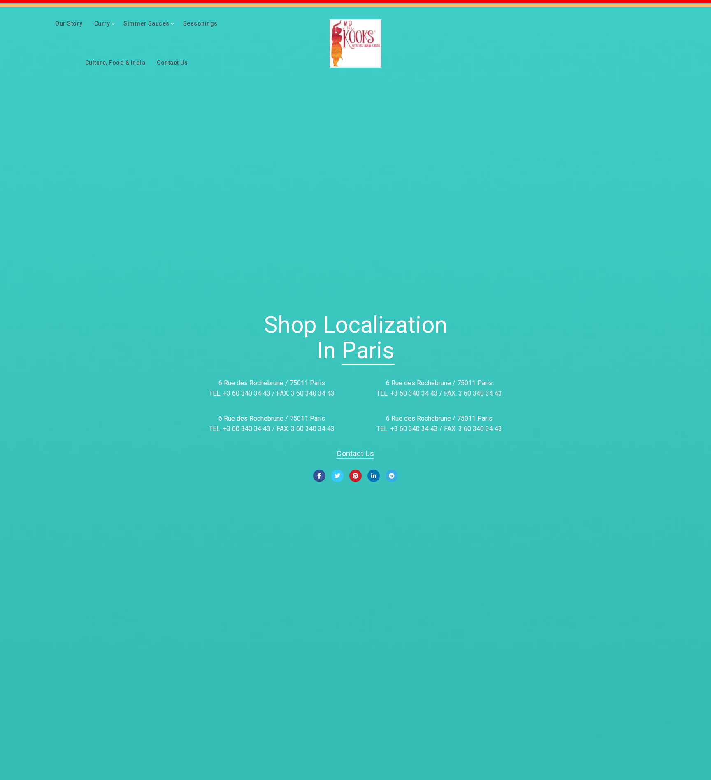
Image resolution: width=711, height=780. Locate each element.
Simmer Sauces (146, 23)
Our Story (69, 23)
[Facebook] (319, 476)
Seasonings (200, 23)
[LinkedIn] (373, 476)
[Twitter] (337, 476)
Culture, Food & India (115, 62)
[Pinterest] (355, 476)
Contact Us (172, 62)
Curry (102, 23)
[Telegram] (392, 476)
